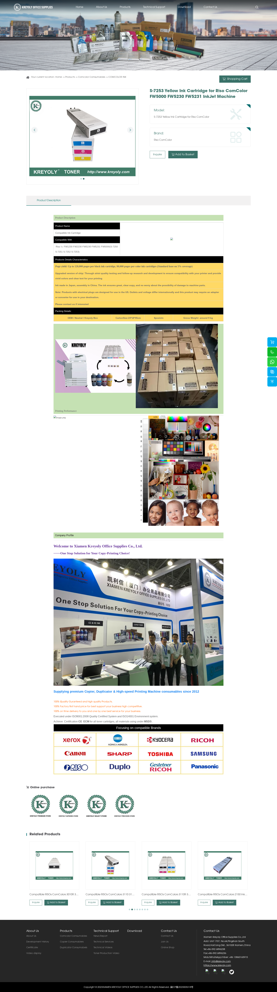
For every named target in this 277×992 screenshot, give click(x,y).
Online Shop (167, 948)
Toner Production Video (106, 953)
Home (79, 7)
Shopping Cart (236, 79)
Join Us (164, 942)
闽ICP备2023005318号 (181, 987)
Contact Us (210, 7)
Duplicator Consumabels (73, 948)
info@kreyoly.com (221, 961)
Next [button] (130, 130)
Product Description (49, 200)
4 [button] (137, 909)
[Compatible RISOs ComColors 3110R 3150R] (110, 865)
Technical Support (154, 7)
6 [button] (142, 909)
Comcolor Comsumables (91, 77)
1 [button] (81, 179)
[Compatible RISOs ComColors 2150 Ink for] (166, 865)
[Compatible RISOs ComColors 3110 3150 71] (54, 865)
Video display (33, 953)
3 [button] (134, 909)
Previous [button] (34, 130)
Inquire (157, 154)
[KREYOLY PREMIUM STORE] (40, 807)
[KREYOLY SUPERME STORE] (68, 807)
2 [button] (83, 179)
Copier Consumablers (72, 942)
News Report (100, 936)
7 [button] (145, 909)
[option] (82, 136)
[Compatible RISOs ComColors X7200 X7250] (223, 865)
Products (125, 7)
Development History (37, 942)
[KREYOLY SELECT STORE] (96, 807)
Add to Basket (184, 154)
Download (184, 7)
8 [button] (147, 909)
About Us (101, 7)
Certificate (32, 948)
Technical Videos (103, 948)
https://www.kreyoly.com (217, 965)
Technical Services (103, 942)
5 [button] (140, 909)
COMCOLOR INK (117, 77)
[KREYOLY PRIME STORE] (124, 807)
